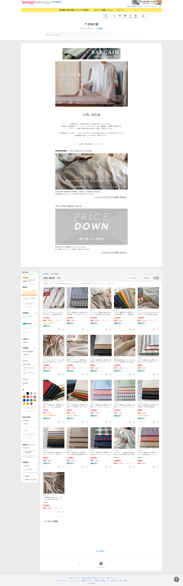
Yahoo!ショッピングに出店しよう (147, 6)
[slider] (22, 295)
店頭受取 (25, 348)
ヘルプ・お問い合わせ (112, 580)
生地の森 (45, 274)
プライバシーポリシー (61, 580)
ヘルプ (160, 6)
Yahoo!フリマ (110, 578)
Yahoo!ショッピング (74, 578)
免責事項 (97, 580)
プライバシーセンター (74, 580)
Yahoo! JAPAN (131, 6)
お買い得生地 (49, 278)
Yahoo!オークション (99, 578)
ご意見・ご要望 (123, 580)
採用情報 (103, 580)
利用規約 (83, 580)
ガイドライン (90, 580)
